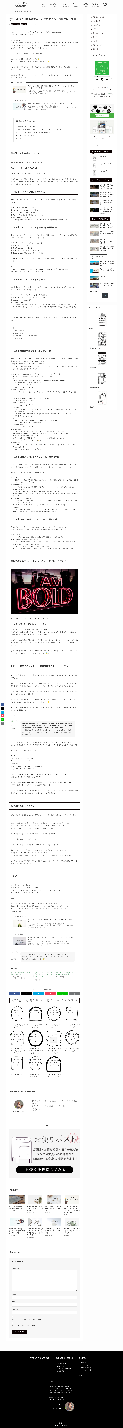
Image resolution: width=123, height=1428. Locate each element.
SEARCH (93, 292)
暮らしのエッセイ (99, 33)
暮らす (95, 37)
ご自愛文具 (96, 21)
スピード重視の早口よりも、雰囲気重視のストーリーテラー (39, 132)
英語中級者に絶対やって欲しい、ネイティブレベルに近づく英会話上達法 (52, 938)
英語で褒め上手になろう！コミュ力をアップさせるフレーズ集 (50, 103)
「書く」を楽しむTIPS (100, 17)
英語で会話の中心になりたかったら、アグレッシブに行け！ (39, 129)
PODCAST (61, 1366)
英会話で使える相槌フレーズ (28, 126)
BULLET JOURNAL (64, 1358)
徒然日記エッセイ (87, 1367)
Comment (16, 1268)
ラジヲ (108, 94)
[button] (14, 993)
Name (14, 1294)
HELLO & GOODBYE (22, 4)
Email (14, 1301)
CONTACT (83, 1376)
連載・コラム (85, 1363)
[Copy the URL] (74, 993)
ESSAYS (83, 1358)
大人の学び (96, 25)
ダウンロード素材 (87, 1370)
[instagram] (106, 4)
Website (15, 1309)
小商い (95, 29)
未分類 (95, 41)
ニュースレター (86, 1365)
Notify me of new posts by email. (24, 1325)
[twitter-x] (104, 4)
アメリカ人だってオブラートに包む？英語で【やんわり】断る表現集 (52, 920)
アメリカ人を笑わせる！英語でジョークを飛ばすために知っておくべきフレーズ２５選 (52, 87)
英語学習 (23, 24)
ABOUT (52, 1381)
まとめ (20, 138)
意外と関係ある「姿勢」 (27, 135)
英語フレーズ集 (15, 24)
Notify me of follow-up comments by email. (28, 1319)
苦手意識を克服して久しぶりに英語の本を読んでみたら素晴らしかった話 (43, 974)
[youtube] (105, 6)
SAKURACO (19, 1112)
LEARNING (61, 1363)
